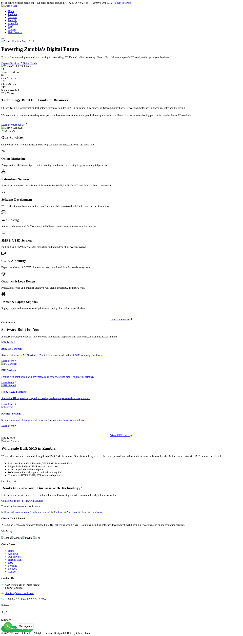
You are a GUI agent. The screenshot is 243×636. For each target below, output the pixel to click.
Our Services (14, 556)
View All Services (120, 319)
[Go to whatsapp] (8, 626)
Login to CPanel (123, 2)
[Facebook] (3, 612)
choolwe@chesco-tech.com (19, 593)
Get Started (7, 481)
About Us (13, 23)
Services (12, 17)
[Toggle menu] (2, 38)
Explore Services (10, 63)
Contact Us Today (11, 500)
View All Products (120, 435)
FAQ (10, 26)
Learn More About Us (13, 124)
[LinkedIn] (6, 612)
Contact (12, 29)
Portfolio (12, 20)
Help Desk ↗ (15, 32)
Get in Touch (30, 63)
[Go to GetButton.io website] (8, 633)
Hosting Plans (15, 559)
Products (12, 14)
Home (11, 11)
